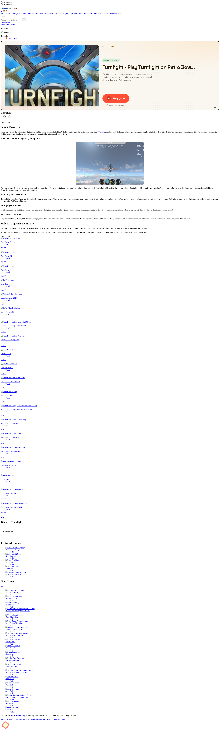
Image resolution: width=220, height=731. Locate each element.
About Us (4, 719)
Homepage (5, 22)
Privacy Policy (61, 719)
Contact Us (42, 719)
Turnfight (101, 132)
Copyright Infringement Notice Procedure (23, 719)
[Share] (2, 117)
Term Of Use (51, 719)
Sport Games (10, 24)
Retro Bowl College (18, 715)
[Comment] (4, 117)
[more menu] (3, 17)
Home (3, 24)
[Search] (24, 20)
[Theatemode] (7, 117)
